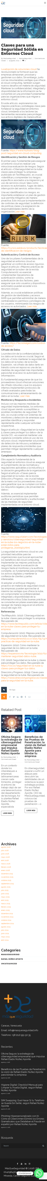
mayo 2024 (5, 937)
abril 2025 (4, 900)
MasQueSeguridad (9, 58)
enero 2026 (5, 870)
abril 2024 (5, 940)
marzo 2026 (5, 864)
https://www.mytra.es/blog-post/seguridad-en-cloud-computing (21, 152)
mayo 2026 (5, 857)
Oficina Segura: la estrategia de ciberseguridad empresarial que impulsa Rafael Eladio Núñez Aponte (11, 745)
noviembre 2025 (7, 877)
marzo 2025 (5, 903)
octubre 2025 (6, 880)
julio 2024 (4, 930)
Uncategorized (9, 964)
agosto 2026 (6, 847)
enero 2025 (5, 910)
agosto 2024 (5, 927)
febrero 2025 (6, 907)
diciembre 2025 (7, 874)
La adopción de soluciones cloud (19, 69)
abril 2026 (5, 860)
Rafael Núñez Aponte (12, 959)
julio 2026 (5, 850)
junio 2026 (5, 854)
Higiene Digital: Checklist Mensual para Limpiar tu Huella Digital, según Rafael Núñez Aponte (22, 1087)
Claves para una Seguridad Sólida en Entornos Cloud (22, 49)
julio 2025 (4, 890)
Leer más (20, 211)
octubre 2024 (6, 920)
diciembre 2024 (7, 913)
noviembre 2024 (7, 917)
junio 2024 (5, 933)
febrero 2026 (6, 867)
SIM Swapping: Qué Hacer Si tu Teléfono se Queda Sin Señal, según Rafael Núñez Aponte (22, 1103)
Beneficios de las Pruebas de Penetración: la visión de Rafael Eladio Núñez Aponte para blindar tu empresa (35, 746)
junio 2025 (5, 894)
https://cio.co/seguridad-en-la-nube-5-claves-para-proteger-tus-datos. (22, 667)
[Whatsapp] (39, 1173)
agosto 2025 (5, 887)
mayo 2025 (5, 897)
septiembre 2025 (7, 884)
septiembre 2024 (7, 923)
